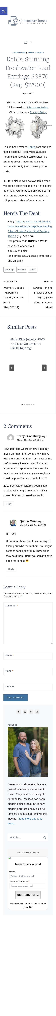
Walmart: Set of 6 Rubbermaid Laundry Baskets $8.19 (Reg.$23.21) (13, 294)
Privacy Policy (38, 112)
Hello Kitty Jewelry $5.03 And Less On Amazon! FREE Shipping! (28, 344)
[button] (3, 11)
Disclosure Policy (37, 107)
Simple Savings (35, 52)
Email (9, 671)
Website (10, 686)
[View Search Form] (31, 42)
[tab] (22, 404)
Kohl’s (31, 147)
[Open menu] (25, 42)
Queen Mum (28, 521)
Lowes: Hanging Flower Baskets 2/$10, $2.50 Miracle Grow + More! (43, 294)
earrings (9, 269)
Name (9, 655)
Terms (26, 853)
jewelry (22, 269)
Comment (11, 605)
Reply (8, 504)
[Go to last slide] (11, 368)
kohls (32, 269)
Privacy (35, 853)
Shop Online (19, 52)
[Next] (44, 368)
